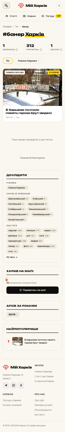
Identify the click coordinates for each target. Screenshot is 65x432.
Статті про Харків (44, 376)
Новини (31, 16)
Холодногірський (18, 214)
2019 (12, 314)
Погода (53, 16)
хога (43, 235)
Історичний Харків (44, 381)
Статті (13, 16)
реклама (15, 235)
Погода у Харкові (12, 400)
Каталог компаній (12, 405)
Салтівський (16, 203)
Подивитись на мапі (34, 290)
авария (36, 240)
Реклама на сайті (44, 405)
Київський (39, 198)
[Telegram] (6, 385)
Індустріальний (37, 203)
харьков (15, 230)
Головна (7, 26)
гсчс (12, 251)
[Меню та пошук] (6, 5)
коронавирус (46, 246)
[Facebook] (21, 385)
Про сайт (39, 400)
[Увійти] (59, 6)
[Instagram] (13, 385)
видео (49, 230)
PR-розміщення (43, 409)
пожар (13, 246)
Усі (8, 60)
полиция (33, 230)
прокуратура (17, 240)
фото (28, 246)
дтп (30, 235)
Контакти (40, 414)
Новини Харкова (28, 60)
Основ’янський (16, 219)
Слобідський (16, 209)
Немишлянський (38, 209)
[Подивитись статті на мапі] (6, 279)
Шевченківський (18, 198)
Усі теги (10, 257)
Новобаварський (42, 214)
